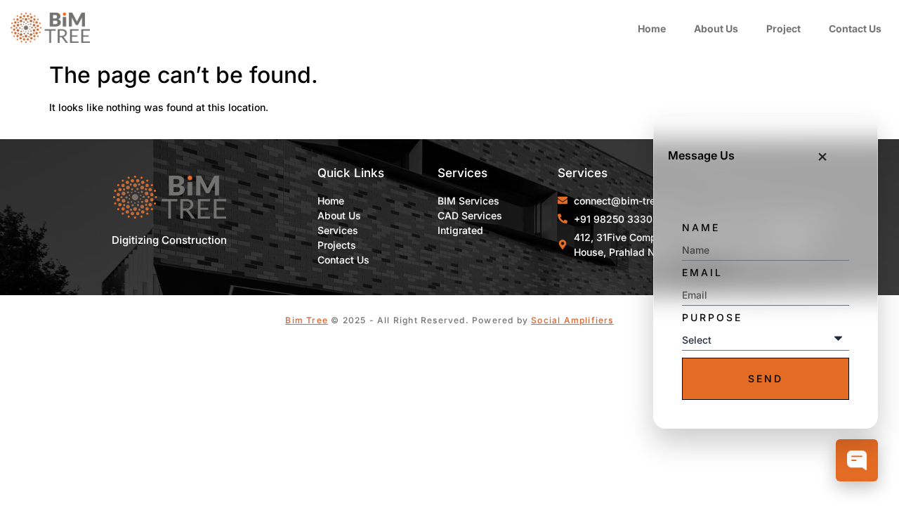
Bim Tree (306, 320)
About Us (716, 28)
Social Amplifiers (572, 320)
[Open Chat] (857, 462)
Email (702, 273)
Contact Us (855, 28)
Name (701, 228)
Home (652, 28)
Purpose (712, 318)
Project (783, 28)
